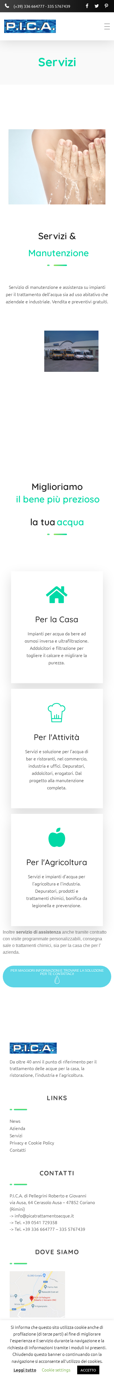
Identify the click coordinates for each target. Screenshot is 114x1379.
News (15, 1121)
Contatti (18, 1150)
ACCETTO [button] (88, 1370)
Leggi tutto (25, 1370)
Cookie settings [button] (56, 1370)
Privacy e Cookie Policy (32, 1142)
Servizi (16, 1135)
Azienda (17, 1128)
